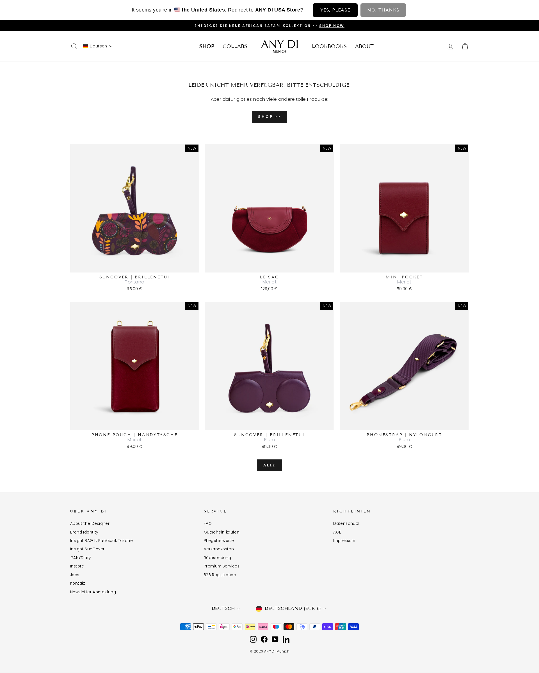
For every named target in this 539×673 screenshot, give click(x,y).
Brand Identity (84, 532)
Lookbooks (329, 46)
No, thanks (383, 10)
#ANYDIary (80, 557)
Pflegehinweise (219, 540)
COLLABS (235, 46)
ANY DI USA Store (277, 10)
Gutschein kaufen (221, 532)
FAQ (208, 523)
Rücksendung (217, 557)
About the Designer (89, 523)
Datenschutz (346, 523)
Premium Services (221, 566)
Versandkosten (219, 549)
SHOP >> (269, 116)
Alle (269, 465)
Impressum (344, 540)
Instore (77, 566)
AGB (337, 532)
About (364, 46)
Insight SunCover (87, 549)
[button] (97, 46)
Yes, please (335, 10)
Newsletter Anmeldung (93, 592)
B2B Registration (220, 575)
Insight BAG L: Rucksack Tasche (101, 540)
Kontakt (77, 583)
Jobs (74, 575)
